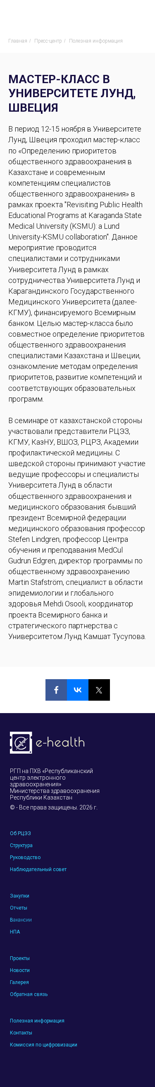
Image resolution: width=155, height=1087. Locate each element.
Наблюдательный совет (38, 869)
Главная (17, 41)
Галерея (19, 982)
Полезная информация (96, 41)
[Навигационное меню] (141, 14)
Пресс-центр (48, 41)
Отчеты (18, 908)
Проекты (20, 958)
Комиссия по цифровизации (43, 1045)
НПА (15, 932)
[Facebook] (56, 690)
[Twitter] (99, 690)
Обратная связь (29, 994)
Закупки (19, 896)
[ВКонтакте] (77, 690)
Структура (21, 845)
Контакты (21, 1033)
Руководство (25, 857)
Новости (20, 970)
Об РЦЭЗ (20, 833)
